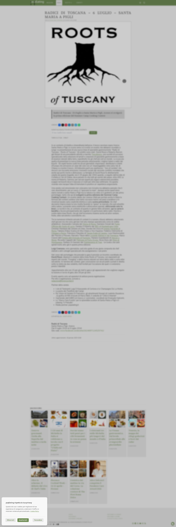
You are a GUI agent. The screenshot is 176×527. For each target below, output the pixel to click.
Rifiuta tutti (10, 520)
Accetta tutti (23, 520)
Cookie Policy (34, 511)
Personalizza (38, 520)
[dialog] (24, 511)
